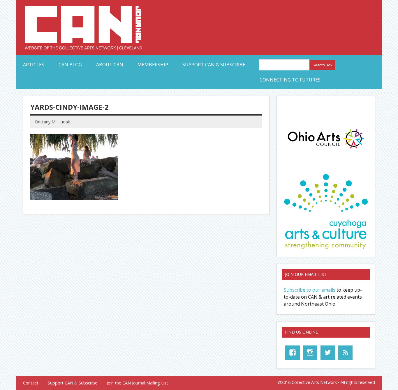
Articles (33, 64)
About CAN (109, 64)
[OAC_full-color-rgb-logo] (326, 150)
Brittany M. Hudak (52, 122)
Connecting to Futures (290, 80)
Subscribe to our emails (309, 290)
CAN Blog (70, 64)
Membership (153, 64)
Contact (30, 383)
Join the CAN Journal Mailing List (137, 383)
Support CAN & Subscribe (213, 64)
